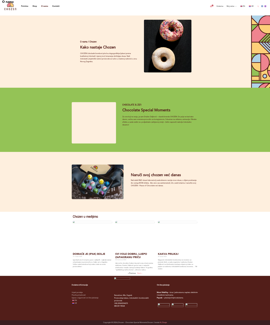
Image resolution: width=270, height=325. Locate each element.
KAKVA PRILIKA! (168, 254)
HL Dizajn (163, 322)
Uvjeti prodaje (77, 292)
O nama (44, 6)
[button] (258, 6)
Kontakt (55, 6)
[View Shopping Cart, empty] (211, 6)
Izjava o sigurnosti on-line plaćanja (85, 298)
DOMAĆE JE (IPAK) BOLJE (89, 254)
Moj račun (230, 6)
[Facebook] (262, 6)
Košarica (220, 6)
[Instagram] (265, 6)
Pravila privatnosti (79, 295)
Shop (34, 6)
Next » (139, 273)
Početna (24, 6)
